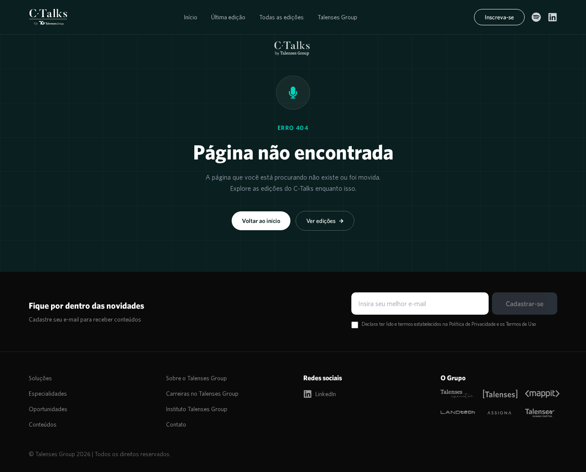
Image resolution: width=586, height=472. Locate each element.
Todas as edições (281, 17)
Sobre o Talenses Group (196, 378)
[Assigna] (499, 413)
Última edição (228, 17)
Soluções (40, 378)
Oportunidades (48, 409)
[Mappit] (541, 394)
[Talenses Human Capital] (541, 413)
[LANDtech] (457, 413)
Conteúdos (43, 424)
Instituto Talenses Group (196, 409)
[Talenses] (499, 394)
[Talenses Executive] (457, 394)
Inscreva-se (499, 17)
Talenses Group (337, 17)
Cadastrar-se (525, 303)
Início (190, 17)
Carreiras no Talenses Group (202, 393)
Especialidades (48, 393)
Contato (176, 424)
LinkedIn (325, 394)
